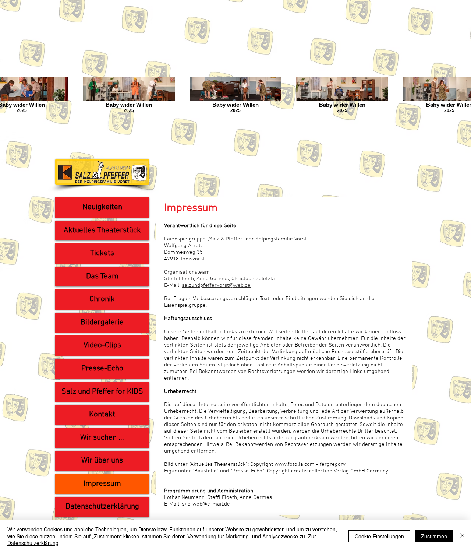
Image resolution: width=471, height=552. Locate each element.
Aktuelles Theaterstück (102, 230)
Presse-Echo (102, 368)
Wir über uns (102, 460)
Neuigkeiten (102, 207)
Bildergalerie (102, 322)
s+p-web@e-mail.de (206, 504)
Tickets (102, 253)
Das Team (102, 276)
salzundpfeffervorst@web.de (216, 285)
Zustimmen (434, 536)
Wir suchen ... (102, 437)
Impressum (102, 483)
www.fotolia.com (295, 464)
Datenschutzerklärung (102, 506)
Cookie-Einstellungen (379, 536)
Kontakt (102, 414)
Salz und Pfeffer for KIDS (102, 391)
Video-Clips (102, 345)
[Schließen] (462, 536)
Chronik (102, 299)
